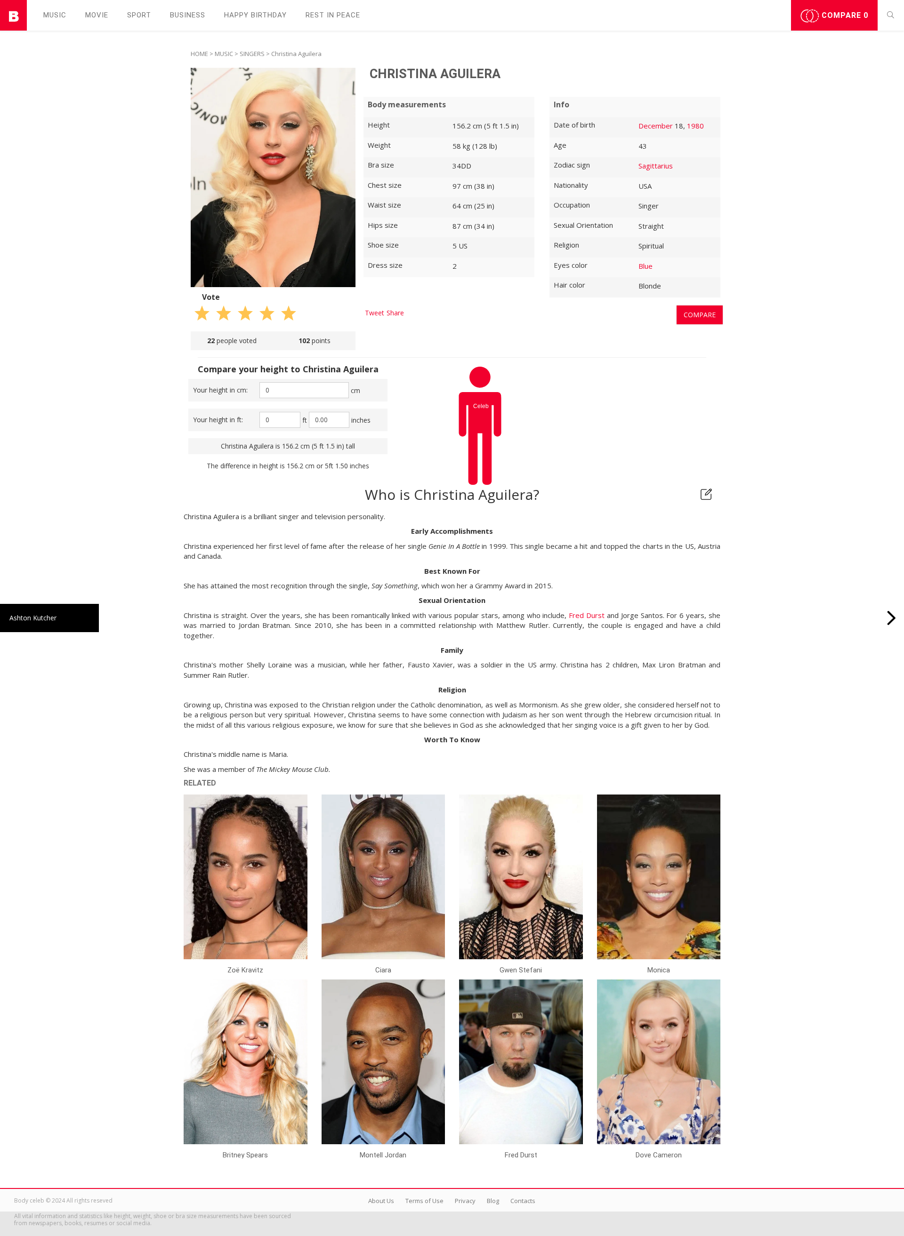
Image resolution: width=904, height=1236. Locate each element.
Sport (139, 15)
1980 (695, 125)
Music (54, 15)
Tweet (374, 312)
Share (395, 312)
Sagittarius (655, 165)
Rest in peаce (333, 15)
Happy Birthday (255, 15)
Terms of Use (424, 1200)
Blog (493, 1200)
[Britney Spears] (891, 618)
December (655, 125)
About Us (381, 1200)
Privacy (465, 1200)
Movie (96, 15)
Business (187, 15)
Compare (843, 15)
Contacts (522, 1200)
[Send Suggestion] (706, 494)
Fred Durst (587, 615)
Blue (645, 266)
